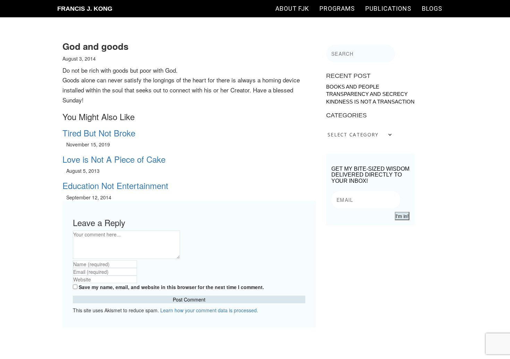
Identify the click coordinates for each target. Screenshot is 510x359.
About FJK (292, 8)
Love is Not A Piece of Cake (113, 159)
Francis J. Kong (84, 8)
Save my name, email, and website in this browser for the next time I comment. (171, 287)
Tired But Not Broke (98, 133)
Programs (337, 8)
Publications (388, 8)
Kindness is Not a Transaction (370, 102)
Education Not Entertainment (115, 185)
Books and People (352, 87)
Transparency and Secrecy (367, 94)
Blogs (432, 8)
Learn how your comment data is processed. (209, 310)
